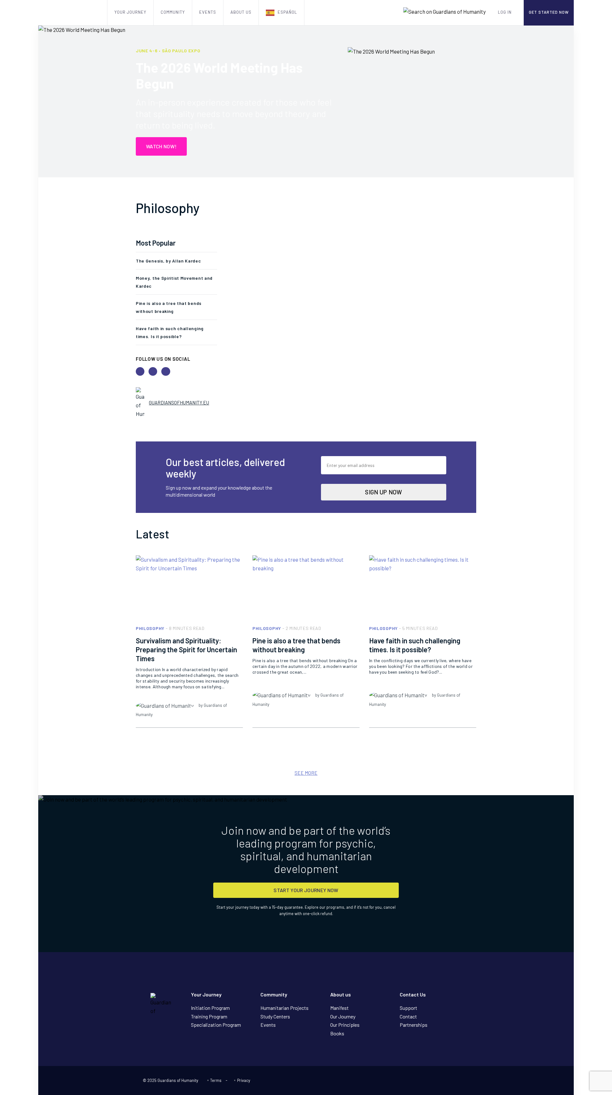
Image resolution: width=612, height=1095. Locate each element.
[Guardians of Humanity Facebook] (456, 1081)
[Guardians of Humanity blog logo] (72, 13)
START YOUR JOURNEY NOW (305, 890)
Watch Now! (161, 146)
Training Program (209, 1016)
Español (287, 12)
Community (173, 12)
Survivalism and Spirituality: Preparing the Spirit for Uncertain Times (186, 649)
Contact (408, 1016)
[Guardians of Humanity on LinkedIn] (165, 371)
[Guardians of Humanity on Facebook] (153, 371)
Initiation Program (210, 1008)
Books (337, 1033)
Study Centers (275, 1016)
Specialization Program (216, 1025)
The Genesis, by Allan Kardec (168, 260)
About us (240, 12)
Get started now (549, 12)
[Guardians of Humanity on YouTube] (446, 1081)
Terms (216, 1080)
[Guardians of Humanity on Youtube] (140, 371)
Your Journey (130, 12)
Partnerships (413, 1025)
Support (408, 1008)
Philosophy (150, 628)
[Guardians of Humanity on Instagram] (466, 1081)
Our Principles (345, 1025)
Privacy (243, 1080)
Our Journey (342, 1016)
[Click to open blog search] (444, 11)
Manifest (339, 1008)
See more (306, 773)
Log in (505, 12)
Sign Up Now (383, 492)
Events (207, 12)
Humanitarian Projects (284, 1008)
